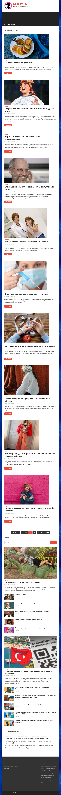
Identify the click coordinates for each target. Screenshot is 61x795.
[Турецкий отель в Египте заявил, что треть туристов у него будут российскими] (9, 725)
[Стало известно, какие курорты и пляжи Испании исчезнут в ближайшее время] (9, 692)
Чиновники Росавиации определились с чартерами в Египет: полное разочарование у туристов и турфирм (35, 696)
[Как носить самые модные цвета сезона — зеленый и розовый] (30, 490)
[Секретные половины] (9, 599)
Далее (47, 532)
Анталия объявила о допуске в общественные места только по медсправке (25, 736)
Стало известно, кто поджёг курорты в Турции (28, 704)
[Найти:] (30, 542)
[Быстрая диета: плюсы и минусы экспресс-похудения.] (30, 328)
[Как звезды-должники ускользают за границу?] (30, 579)
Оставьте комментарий (9, 64)
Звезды (6, 106)
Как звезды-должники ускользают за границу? (22, 582)
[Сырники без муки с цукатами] (30, 47)
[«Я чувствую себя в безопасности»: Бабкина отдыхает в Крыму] (30, 93)
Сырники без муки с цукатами (18, 62)
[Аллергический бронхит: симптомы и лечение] (30, 223)
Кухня (5, 60)
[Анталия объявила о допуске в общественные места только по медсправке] (30, 668)
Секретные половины (21, 594)
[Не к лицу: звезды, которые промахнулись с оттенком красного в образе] (30, 435)
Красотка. (20, 4)
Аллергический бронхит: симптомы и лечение (26, 241)
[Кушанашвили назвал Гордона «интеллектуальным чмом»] (30, 171)
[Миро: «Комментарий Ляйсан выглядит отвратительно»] (30, 133)
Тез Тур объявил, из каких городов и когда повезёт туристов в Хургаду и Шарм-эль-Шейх (29, 745)
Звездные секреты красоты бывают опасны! (28, 619)
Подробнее (8, 73)
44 (26, 532)
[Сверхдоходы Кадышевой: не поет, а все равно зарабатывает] (9, 633)
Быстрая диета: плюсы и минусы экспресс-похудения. (30, 346)
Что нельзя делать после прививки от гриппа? (26, 294)
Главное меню (11, 24)
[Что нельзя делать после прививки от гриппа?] (30, 276)
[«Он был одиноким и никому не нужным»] (9, 608)
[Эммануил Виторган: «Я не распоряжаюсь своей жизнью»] (9, 616)
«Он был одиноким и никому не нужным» (27, 603)
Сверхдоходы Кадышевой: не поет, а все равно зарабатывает (33, 628)
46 (34, 532)
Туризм (6, 669)
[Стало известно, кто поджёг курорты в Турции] (9, 709)
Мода (5, 396)
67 (42, 532)
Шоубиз (6, 580)
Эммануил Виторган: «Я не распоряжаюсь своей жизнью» (32, 611)
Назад (14, 532)
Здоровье (6, 239)
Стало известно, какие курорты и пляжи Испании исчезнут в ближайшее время (26, 738)
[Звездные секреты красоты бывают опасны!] (9, 624)
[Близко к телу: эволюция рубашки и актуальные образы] (30, 380)
